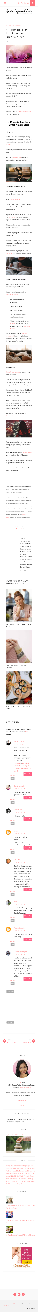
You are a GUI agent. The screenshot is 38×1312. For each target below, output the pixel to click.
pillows (12, 323)
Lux (20, 1082)
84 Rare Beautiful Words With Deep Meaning (20, 1235)
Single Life (33, 1179)
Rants (7, 1179)
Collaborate (22, 1100)
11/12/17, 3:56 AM (19, 904)
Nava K (16, 902)
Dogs (28, 1166)
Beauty (8, 1166)
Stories (8, 1181)
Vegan (28, 1181)
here (26, 732)
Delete (25, 773)
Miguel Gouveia (19, 741)
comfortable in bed (12, 294)
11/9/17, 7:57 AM (19, 744)
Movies (16, 1176)
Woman (23, 1184)
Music (21, 1176)
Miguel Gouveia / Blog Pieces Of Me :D (22, 768)
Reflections (13, 1179)
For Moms (20, 1168)
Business (18, 1166)
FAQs (22, 1106)
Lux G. (23, 538)
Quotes (32, 1176)
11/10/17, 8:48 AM (19, 862)
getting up (9, 253)
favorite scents (27, 452)
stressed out (17, 157)
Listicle (27, 1171)
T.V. (19, 1181)
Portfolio (26, 1176)
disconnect (9, 416)
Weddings (17, 1184)
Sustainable (14, 1181)
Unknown (17, 831)
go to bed (12, 217)
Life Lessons (20, 1171)
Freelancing (27, 1168)
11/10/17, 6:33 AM (19, 833)
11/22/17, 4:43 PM (19, 954)
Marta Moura (18, 810)
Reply (30, 773)
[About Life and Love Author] (22, 1077)
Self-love (26, 1179)
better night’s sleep (25, 111)
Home (14, 1171)
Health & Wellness (13, 25)
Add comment (10, 991)
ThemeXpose (6, 1305)
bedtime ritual (15, 199)
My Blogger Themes (15, 1303)
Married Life (10, 1176)
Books (13, 1166)
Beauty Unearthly (19, 786)
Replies (12, 776)
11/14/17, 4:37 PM (19, 930)
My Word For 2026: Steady (14, 1135)
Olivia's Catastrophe (20, 952)
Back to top (29, 1308)
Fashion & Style (11, 1168)
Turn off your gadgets (13, 372)
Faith (31, 1166)
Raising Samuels (19, 928)
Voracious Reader (25, 1087)
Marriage (31, 1173)
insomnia (9, 144)
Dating (23, 1166)
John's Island (18, 860)
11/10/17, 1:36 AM (19, 788)
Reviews (20, 1179)
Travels (23, 1181)
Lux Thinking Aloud (20, 1173)
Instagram (17, 763)
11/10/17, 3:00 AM (19, 812)
